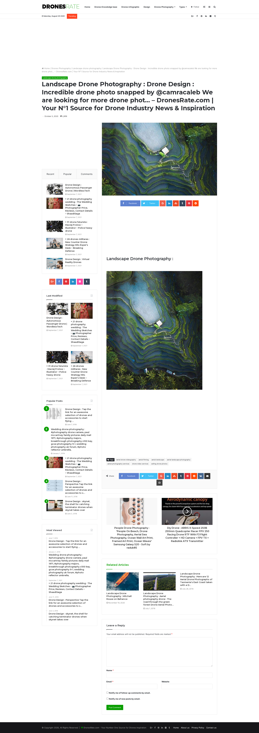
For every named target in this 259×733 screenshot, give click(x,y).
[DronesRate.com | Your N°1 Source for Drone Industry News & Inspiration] (61, 7)
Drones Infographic (130, 7)
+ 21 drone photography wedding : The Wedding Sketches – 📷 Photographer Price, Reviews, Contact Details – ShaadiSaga (79, 206)
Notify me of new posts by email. (124, 699)
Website (165, 681)
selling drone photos (159, 464)
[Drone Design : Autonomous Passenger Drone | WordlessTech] (54, 189)
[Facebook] (197, 16)
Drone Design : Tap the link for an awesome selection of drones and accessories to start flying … (78, 415)
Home (87, 7)
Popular (67, 174)
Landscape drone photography (86, 68)
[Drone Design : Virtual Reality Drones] (54, 263)
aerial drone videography (126, 460)
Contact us (211, 727)
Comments (86, 174)
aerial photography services (118, 464)
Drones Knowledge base (105, 7)
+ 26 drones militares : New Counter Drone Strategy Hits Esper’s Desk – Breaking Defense (77, 245)
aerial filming (144, 460)
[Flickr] (210, 16)
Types (182, 7)
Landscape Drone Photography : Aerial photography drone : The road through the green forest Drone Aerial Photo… (158, 599)
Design (147, 7)
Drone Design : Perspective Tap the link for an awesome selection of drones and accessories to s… (78, 487)
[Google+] (192, 16)
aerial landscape (158, 460)
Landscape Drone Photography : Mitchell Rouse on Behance (119, 596)
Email (109, 681)
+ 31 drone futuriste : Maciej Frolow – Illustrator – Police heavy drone (78, 226)
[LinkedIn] (206, 16)
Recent (50, 174)
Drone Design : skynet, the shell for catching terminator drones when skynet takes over (79, 506)
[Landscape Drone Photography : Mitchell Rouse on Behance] (122, 581)
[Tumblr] (215, 16)
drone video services (140, 464)
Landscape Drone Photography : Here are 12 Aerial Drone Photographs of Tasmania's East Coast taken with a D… (196, 579)
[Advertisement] (129, 43)
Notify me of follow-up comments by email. (129, 693)
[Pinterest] (201, 16)
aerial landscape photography (178, 460)
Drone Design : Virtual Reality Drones (77, 261)
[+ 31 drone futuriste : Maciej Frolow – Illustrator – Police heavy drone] (54, 226)
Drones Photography (163, 7)
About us (185, 727)
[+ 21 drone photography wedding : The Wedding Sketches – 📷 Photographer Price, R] (54, 203)
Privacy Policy (198, 727)
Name (110, 670)
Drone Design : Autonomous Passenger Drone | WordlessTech (78, 188)
